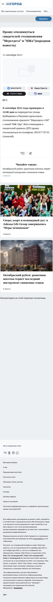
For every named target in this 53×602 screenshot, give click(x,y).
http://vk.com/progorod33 (13, 555)
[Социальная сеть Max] (38, 94)
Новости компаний (10, 501)
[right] (50, 11)
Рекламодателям (33, 11)
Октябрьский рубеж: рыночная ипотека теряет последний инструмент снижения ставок (26, 172)
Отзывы (6, 492)
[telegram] (31, 153)
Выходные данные (10, 462)
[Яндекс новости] (38, 88)
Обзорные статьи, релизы (13, 482)
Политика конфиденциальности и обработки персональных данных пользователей (26, 507)
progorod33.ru (38, 539)
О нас (5, 467)
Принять (43, 19)
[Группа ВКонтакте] (14, 88)
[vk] (22, 153)
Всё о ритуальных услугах (12, 11)
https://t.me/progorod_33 (13, 558)
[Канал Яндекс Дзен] (14, 94)
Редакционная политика (12, 472)
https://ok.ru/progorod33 (33, 555)
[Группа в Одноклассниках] (9, 453)
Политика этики (9, 477)
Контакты (7, 487)
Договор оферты (9, 497)
